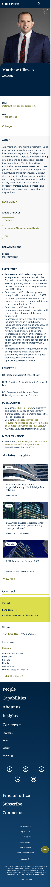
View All (8, 578)
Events (6, 747)
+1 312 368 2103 (9, 117)
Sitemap (23, 859)
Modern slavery (25, 842)
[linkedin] (17, 779)
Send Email (8, 609)
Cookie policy (25, 837)
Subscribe (12, 804)
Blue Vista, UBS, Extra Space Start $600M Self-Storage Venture (26, 443)
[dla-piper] (10, 4)
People (9, 689)
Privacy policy (25, 826)
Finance (8, 220)
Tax (6, 236)
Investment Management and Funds (22, 228)
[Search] (39, 4)
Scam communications (25, 852)
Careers (10, 724)
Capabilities (14, 698)
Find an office (16, 795)
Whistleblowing (25, 847)
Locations (8, 732)
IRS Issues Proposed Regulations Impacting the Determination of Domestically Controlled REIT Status (26, 422)
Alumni (6, 755)
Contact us (13, 812)
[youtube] (33, 779)
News (5, 740)
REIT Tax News (24, 407)
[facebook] (9, 769)
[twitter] (41, 769)
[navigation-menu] (47, 4)
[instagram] (25, 769)
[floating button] (45, 849)
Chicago (7, 126)
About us (11, 707)
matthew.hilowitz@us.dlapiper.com (19, 106)
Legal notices (25, 831)
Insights (10, 716)
